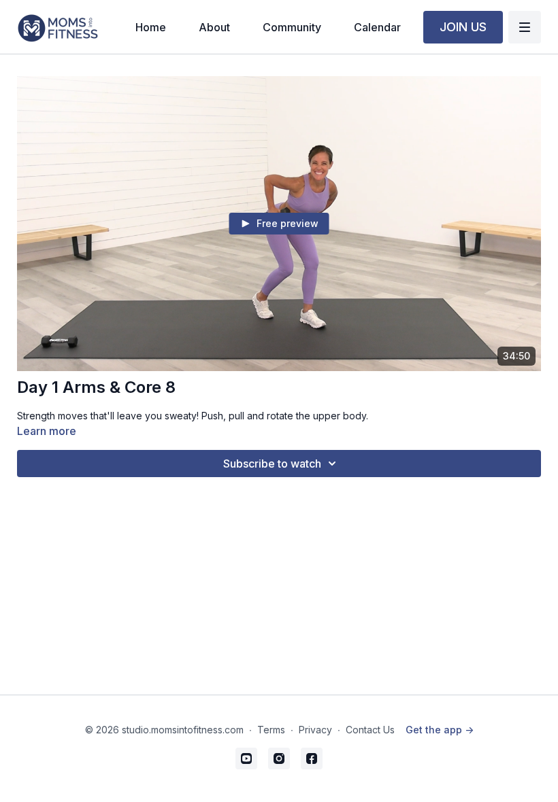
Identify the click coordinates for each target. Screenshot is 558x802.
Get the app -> (440, 729)
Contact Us (370, 729)
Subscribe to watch (272, 463)
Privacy (315, 729)
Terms (271, 729)
